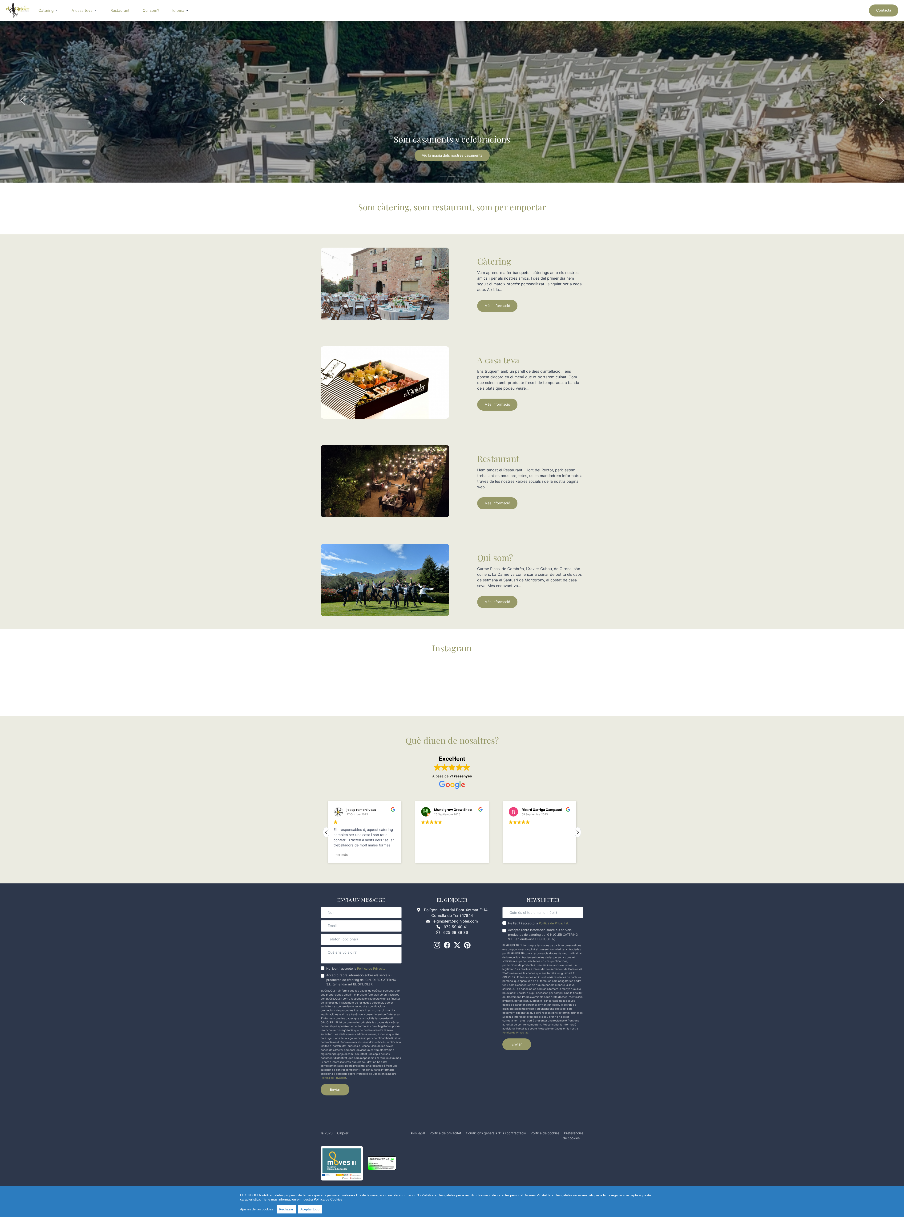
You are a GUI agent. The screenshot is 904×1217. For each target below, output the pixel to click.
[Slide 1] (443, 176)
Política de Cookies (328, 1199)
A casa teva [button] (82, 10)
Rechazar (286, 1209)
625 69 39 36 (455, 932)
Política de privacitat (445, 1133)
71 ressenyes (461, 776)
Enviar (335, 1089)
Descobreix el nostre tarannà (452, 155)
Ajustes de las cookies (256, 1209)
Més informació (497, 305)
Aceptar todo (309, 1209)
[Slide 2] (452, 176)
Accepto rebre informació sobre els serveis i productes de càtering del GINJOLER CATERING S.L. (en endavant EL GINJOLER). (361, 979)
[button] (578, 832)
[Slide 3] (460, 176)
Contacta (883, 10)
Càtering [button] (46, 10)
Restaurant (119, 10)
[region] (452, 1201)
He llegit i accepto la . (356, 968)
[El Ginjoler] (18, 10)
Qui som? (151, 10)
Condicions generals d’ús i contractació (496, 1133)
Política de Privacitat (372, 968)
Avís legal (418, 1133)
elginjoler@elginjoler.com (455, 921)
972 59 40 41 (456, 926)
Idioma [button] (178, 10)
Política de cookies (545, 1133)
